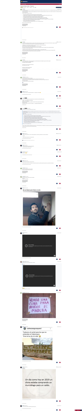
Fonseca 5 (23, 108)
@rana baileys (26, 91)
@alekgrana (28, 261)
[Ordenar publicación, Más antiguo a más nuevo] (55, 7)
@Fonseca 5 (26, 133)
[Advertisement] (40, 33)
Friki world (22, 7)
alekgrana (23, 91)
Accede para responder (58, 7)
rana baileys (23, 176)
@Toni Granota (26, 160)
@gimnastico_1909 (27, 292)
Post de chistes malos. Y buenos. (31, 109)
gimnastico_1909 (24, 261)
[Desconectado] (21, 9)
